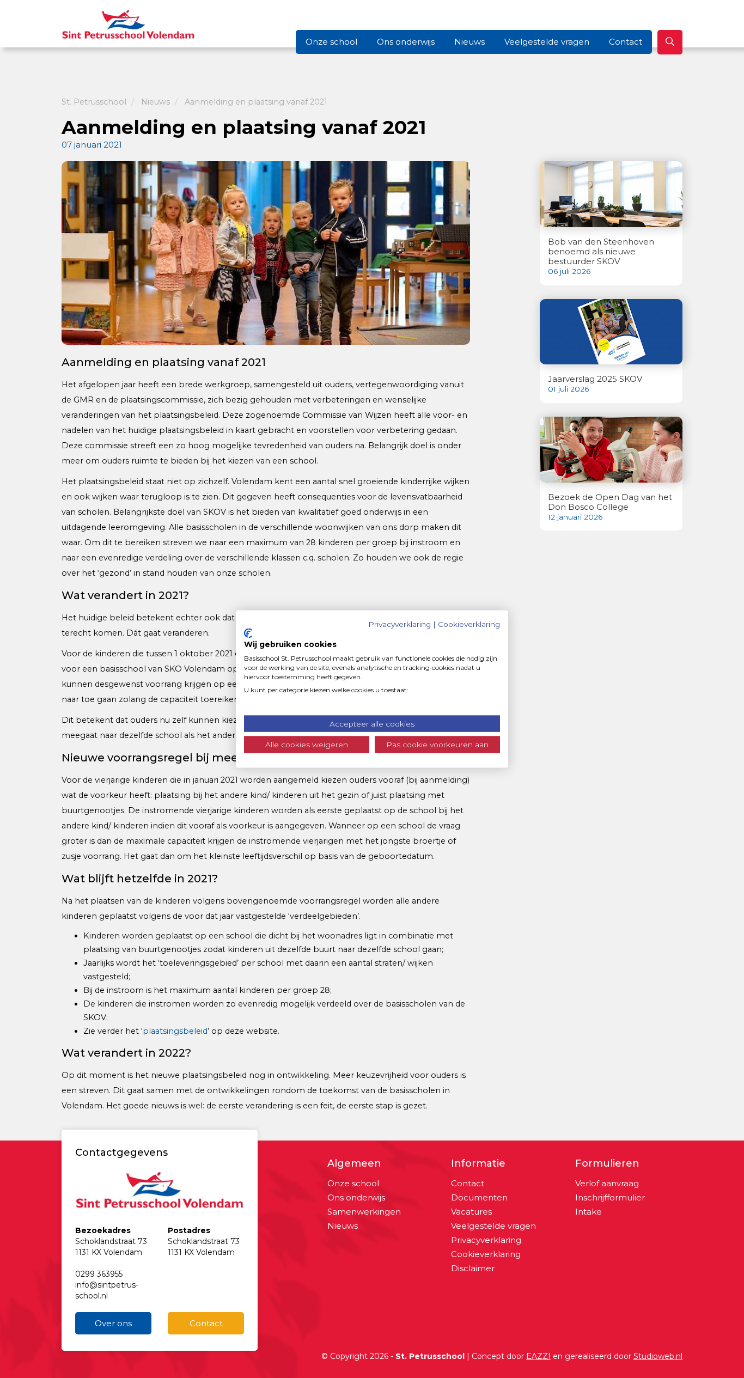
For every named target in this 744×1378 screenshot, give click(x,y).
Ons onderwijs (406, 41)
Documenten (479, 1197)
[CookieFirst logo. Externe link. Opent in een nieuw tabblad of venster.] (248, 633)
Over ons (113, 1323)
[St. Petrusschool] (128, 22)
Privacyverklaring (486, 1240)
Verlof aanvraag (607, 1183)
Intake (588, 1211)
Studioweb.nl (657, 1356)
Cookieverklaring (486, 1254)
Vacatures (471, 1211)
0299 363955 (99, 1274)
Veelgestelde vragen (546, 41)
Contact (625, 41)
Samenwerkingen (364, 1211)
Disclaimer (473, 1268)
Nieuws (469, 41)
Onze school (331, 41)
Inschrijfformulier (610, 1197)
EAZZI (538, 1356)
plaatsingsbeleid (175, 1031)
